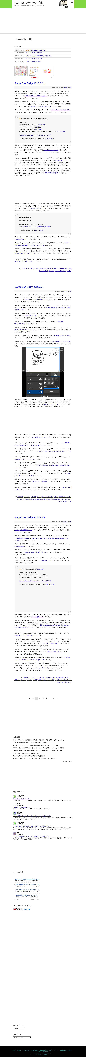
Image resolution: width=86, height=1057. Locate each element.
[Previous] (32, 698)
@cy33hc (38, 127)
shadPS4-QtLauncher (54, 499)
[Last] (57, 698)
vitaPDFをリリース (38, 617)
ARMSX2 (33, 497)
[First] (29, 698)
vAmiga (65, 501)
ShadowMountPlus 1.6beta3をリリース (35, 299)
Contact (19, 1050)
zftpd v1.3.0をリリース (32, 315)
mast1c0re (36, 268)
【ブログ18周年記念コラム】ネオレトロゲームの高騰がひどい (32, 742)
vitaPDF (35, 680)
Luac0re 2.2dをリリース (38, 208)
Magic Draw (54, 497)
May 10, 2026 (50, 138)
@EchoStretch (61, 131)
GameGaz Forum (44, 1050)
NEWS (65, 87)
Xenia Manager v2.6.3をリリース (42, 668)
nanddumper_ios (61, 677)
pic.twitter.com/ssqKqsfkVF (43, 135)
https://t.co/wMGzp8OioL (26, 581)
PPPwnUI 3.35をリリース (46, 560)
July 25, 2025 (50, 584)
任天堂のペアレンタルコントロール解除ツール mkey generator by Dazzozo (35, 758)
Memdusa (43, 268)
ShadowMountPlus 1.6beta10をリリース (36, 96)
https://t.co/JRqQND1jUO (43, 226)
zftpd (69, 501)
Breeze (39, 497)
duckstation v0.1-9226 (23, 538)
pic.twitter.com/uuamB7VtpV (42, 581)
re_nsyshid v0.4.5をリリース (40, 437)
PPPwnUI (17, 680)
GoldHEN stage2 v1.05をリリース (35, 552)
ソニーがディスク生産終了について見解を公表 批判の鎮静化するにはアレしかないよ (39, 740)
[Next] (53, 698)
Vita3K (69, 271)
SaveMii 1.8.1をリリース (50, 150)
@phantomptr (38, 129)
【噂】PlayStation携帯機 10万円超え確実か (26, 753)
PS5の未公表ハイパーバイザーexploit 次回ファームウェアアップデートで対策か (37, 750)
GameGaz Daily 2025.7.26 (29, 517)
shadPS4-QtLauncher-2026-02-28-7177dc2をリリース (55, 451)
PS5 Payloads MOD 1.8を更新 (60, 110)
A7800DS (20, 497)
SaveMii (51, 271)
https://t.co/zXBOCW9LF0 (26, 135)
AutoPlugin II (26, 677)
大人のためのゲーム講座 (28, 2)
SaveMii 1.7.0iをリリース (51, 643)
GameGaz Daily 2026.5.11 (29, 83)
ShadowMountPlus (60, 271)
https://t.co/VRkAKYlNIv (29, 226)
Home (13, 1050)
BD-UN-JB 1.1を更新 (51, 173)
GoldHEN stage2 (50, 677)
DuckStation (40, 677)
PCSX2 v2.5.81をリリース (22, 546)
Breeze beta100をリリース (62, 335)
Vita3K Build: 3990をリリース (23, 261)
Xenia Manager (66, 682)
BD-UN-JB (24, 268)
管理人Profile (26, 1050)
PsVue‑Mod (67, 497)
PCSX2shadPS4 (63, 268)
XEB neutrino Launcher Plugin (47, 680)
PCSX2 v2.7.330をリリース (22, 239)
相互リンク (53, 1050)
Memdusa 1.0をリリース (62, 160)
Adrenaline (27, 497)
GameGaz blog (34, 1050)
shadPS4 (45, 499)
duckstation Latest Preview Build (41, 538)
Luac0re (30, 268)
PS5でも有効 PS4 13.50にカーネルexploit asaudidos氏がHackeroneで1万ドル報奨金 (38, 748)
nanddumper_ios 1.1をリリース (23, 635)
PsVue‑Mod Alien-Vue (51, 307)
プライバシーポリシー (43, 1051)
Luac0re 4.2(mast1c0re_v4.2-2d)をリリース (44, 106)
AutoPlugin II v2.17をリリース (23, 530)
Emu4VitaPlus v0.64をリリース (23, 329)
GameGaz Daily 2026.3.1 (28, 287)
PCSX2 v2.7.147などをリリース (24, 459)
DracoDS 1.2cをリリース (54, 651)
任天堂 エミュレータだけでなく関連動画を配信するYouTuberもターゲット (35, 745)
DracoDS (33, 677)
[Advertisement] (43, 21)
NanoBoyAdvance (52, 268)
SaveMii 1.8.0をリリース (50, 404)
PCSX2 (61, 497)
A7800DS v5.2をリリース (39, 481)
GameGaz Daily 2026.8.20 (21, 799)
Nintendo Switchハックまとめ (65, 1050)
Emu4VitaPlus (46, 497)
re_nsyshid (20, 499)
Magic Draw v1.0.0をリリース (62, 341)
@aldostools (40, 569)
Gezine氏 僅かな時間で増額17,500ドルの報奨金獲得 (29, 756)
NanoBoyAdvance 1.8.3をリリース (24, 253)
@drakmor (42, 124)
